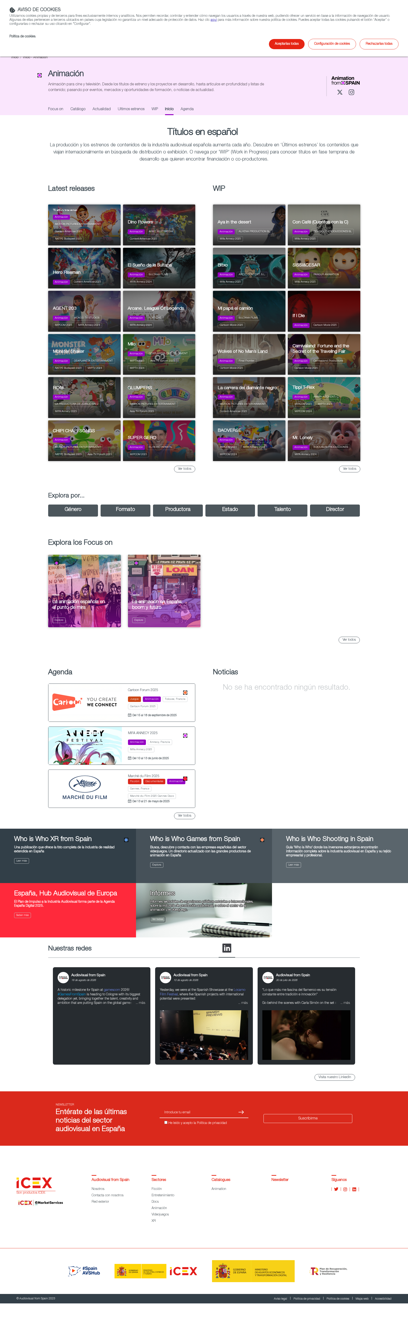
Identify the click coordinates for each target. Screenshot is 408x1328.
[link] (101, 1016)
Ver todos (184, 469)
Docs (155, 1202)
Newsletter (280, 1180)
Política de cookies (338, 1299)
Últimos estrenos (131, 109)
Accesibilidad (383, 1299)
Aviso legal (281, 1299)
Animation (219, 1189)
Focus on (55, 109)
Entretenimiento (163, 1195)
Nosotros (98, 1189)
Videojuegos (160, 1214)
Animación (159, 1208)
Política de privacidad (307, 1299)
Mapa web (362, 1299)
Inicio (14, 57)
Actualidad (102, 109)
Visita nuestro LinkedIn (335, 1077)
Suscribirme (308, 1119)
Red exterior (100, 1202)
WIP (155, 109)
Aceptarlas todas (287, 44)
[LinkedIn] (227, 948)
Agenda (187, 109)
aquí (214, 20)
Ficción (157, 1189)
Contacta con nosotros (107, 1195)
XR (154, 1221)
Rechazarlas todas (379, 44)
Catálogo (77, 109)
